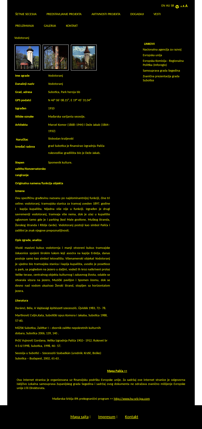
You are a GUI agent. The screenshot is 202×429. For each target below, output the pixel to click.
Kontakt (72, 26)
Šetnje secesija (26, 14)
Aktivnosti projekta (106, 14)
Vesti (157, 14)
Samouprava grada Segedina (161, 70)
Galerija (50, 26)
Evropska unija (152, 55)
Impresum (106, 417)
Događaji (137, 14)
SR (172, 5)
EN (163, 5)
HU (168, 5)
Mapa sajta (79, 417)
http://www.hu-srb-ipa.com (132, 399)
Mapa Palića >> (117, 371)
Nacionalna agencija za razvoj (162, 49)
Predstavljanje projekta (64, 14)
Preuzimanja (24, 26)
